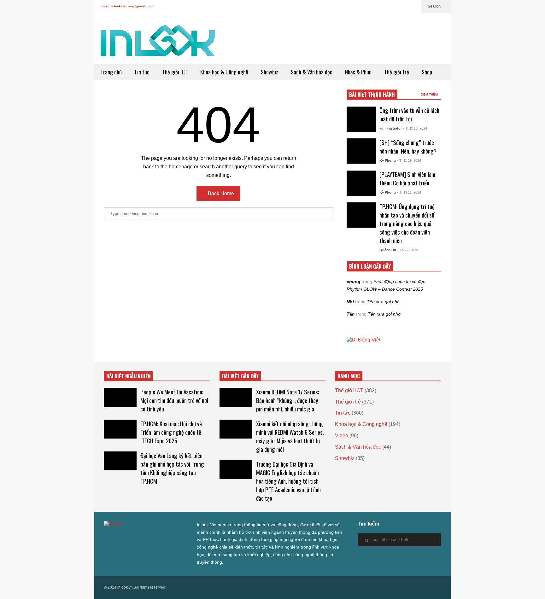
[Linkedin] (413, 6)
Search (435, 6)
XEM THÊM (430, 94)
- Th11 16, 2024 (415, 128)
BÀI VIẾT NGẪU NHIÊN (128, 376)
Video (341, 435)
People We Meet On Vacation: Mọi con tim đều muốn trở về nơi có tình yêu (174, 400)
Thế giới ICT (175, 72)
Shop (427, 72)
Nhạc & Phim (358, 72)
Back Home (220, 193)
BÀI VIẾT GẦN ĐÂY (240, 376)
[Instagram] (393, 6)
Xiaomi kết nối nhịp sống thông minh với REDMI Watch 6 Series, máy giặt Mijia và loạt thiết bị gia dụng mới (290, 436)
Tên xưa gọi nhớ (383, 301)
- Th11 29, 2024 (409, 160)
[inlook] (158, 44)
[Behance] (151, 536)
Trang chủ (111, 72)
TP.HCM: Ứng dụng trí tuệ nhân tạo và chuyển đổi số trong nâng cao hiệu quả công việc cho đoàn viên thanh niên (407, 223)
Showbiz (269, 72)
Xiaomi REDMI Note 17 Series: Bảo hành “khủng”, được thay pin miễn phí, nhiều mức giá (287, 400)
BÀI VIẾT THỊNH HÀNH (372, 94)
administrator (390, 128)
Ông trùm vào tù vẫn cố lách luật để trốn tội (409, 114)
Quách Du (387, 250)
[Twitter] (363, 6)
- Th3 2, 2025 (407, 250)
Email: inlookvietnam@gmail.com (126, 6)
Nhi (350, 301)
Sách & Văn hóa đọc (311, 72)
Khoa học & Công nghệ (224, 72)
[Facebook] (373, 6)
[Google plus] (383, 6)
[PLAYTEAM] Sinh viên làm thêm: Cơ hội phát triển (407, 178)
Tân (351, 314)
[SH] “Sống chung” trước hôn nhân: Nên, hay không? (408, 146)
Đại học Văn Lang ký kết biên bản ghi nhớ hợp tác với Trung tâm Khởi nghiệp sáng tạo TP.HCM (172, 468)
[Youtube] (403, 6)
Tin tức (141, 72)
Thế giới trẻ (396, 72)
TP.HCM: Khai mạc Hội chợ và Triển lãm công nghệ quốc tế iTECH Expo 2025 (171, 432)
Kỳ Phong (387, 160)
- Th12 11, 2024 (409, 192)
